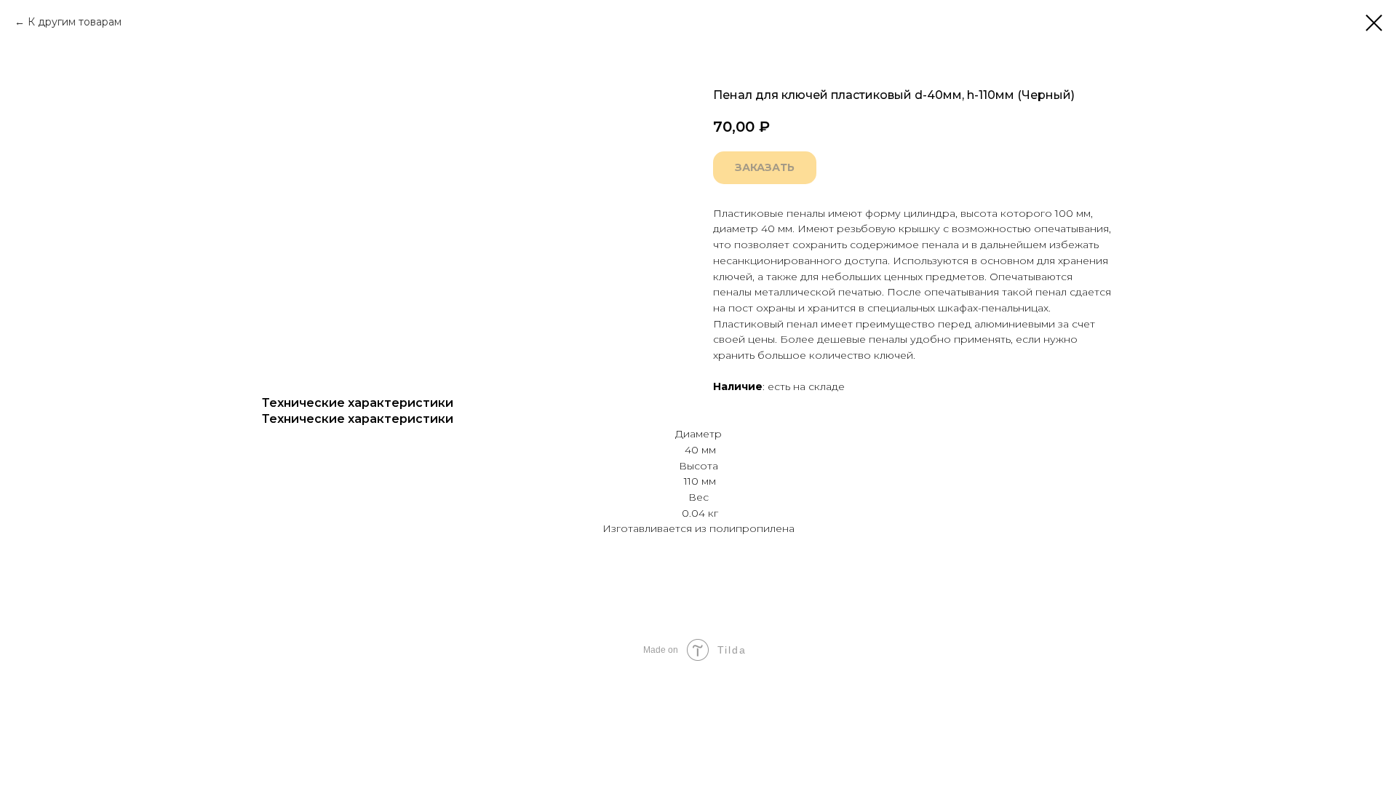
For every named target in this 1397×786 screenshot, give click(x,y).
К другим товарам (75, 21)
